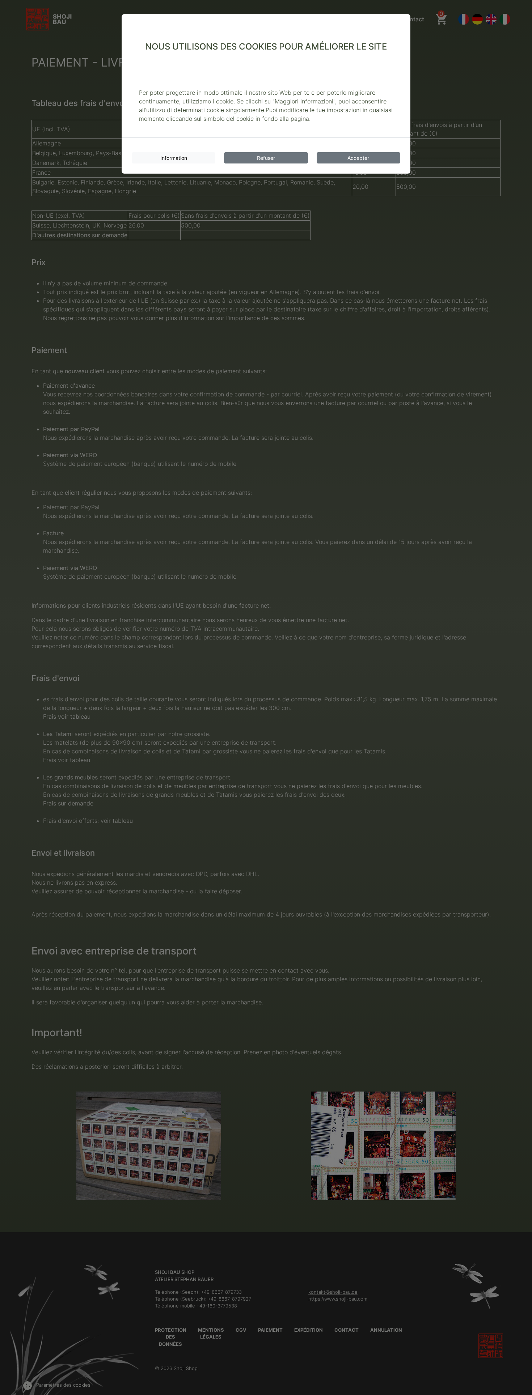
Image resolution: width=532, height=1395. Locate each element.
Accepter (358, 158)
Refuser (266, 158)
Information (173, 158)
